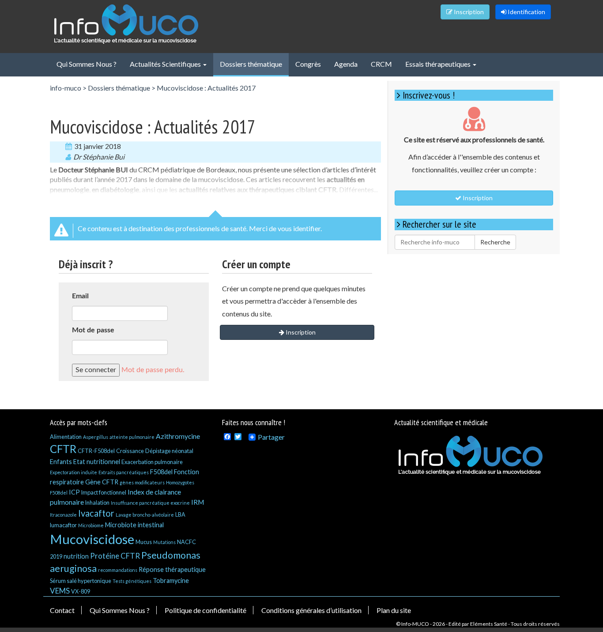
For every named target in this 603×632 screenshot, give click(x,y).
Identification (525, 11)
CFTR (63, 448)
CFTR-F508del (96, 450)
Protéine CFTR (115, 555)
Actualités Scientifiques (166, 64)
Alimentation (66, 436)
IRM (197, 502)
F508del (161, 472)
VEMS (60, 590)
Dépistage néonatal (169, 450)
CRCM (381, 64)
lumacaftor (63, 525)
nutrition (76, 556)
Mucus (144, 541)
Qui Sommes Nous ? (87, 64)
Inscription (468, 11)
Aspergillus (95, 437)
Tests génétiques (132, 581)
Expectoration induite (73, 472)
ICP (74, 492)
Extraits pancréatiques (123, 472)
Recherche (495, 242)
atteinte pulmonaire (132, 437)
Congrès (308, 64)
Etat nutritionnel (96, 461)
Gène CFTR (101, 482)
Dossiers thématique (251, 64)
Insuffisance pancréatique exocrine (150, 503)
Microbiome (91, 525)
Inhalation (97, 502)
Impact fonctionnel (103, 492)
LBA (180, 514)
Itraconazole (63, 515)
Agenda (346, 64)
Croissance (130, 450)
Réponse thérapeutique (172, 569)
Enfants (61, 461)
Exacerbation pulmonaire (152, 461)
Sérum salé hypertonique (80, 580)
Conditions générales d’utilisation (311, 610)
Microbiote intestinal (134, 525)
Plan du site (394, 610)
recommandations (117, 570)
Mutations (164, 542)
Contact (62, 610)
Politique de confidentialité (205, 610)
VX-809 (80, 591)
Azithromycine (178, 436)
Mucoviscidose (92, 539)
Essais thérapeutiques (438, 64)
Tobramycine (171, 580)
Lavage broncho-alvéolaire (145, 515)
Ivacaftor (96, 513)
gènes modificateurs (142, 482)
